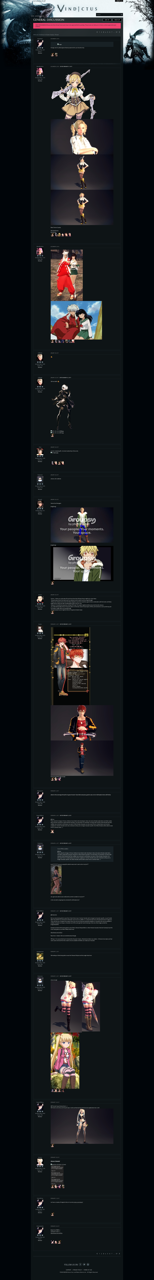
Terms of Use (88, 1270)
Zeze (40, 447)
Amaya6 (40, 499)
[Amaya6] (40, 504)
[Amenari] (69, 234)
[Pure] (62, 234)
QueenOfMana (40, 815)
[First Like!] (42, 508)
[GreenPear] (40, 43)
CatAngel (40, 353)
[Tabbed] (52, 1090)
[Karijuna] (66, 234)
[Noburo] (59, 234)
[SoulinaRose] (40, 1203)
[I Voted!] (40, 75)
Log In (107, 20)
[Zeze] (40, 451)
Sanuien (40, 1157)
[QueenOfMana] (40, 820)
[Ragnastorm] (40, 795)
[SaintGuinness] (55, 779)
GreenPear (40, 39)
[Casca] (52, 54)
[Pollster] (42, 75)
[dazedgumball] (40, 956)
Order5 (40, 595)
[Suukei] (40, 629)
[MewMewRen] (40, 71)
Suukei (40, 624)
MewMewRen (40, 66)
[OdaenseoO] (73, 341)
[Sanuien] (40, 1162)
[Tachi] (55, 1242)
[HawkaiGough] (62, 463)
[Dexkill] (69, 341)
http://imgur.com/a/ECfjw (56, 1233)
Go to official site (38, 1)
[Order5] (40, 599)
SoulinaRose (40, 1198)
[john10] (55, 54)
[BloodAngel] (59, 341)
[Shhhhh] (40, 362)
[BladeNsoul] (62, 1090)
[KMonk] (55, 234)
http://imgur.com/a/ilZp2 (56, 932)
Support (68, 1270)
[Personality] (40, 48)
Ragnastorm (40, 791)
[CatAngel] (40, 357)
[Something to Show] (38, 48)
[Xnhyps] (62, 341)
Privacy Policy (77, 1270)
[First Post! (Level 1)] (42, 48)
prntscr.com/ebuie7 (78, 1202)
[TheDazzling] (52, 1242)
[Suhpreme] (40, 479)
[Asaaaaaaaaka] (40, 1230)
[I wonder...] (40, 800)
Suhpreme (40, 475)
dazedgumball (40, 951)
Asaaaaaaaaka (40, 1226)
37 (116, 32)
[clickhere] (59, 779)
